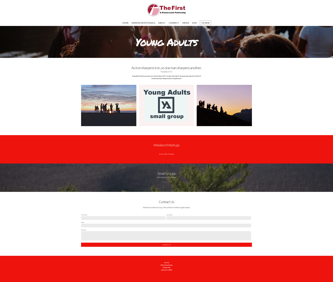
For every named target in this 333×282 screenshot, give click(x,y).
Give (194, 23)
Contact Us (166, 245)
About (162, 23)
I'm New (205, 23)
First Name (84, 215)
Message (83, 230)
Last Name (169, 215)
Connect (174, 23)
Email (82, 222)
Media (185, 23)
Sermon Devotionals (143, 23)
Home (125, 23)
